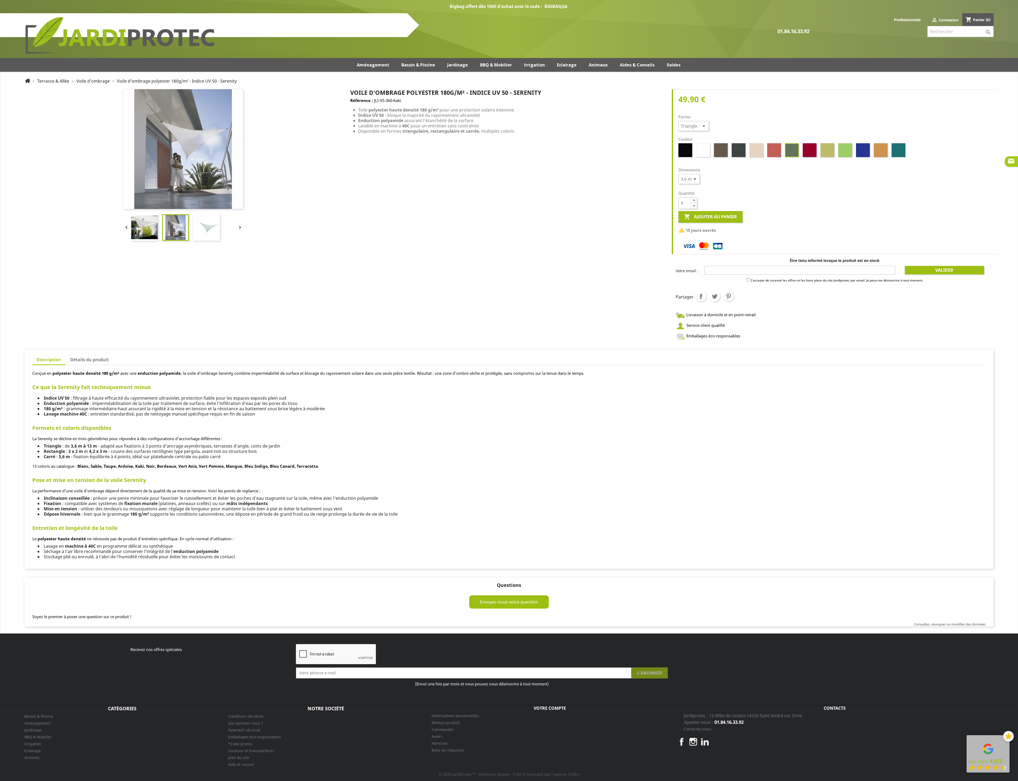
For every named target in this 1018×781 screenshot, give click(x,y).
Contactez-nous (697, 728)
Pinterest (728, 296)
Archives (32, 757)
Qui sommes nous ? (245, 723)
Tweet (714, 296)
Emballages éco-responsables (254, 736)
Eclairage (32, 750)
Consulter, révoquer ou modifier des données (950, 624)
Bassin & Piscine (38, 716)
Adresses (440, 743)
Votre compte (550, 708)
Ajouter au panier (710, 216)
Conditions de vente (246, 716)
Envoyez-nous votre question (509, 602)
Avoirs (437, 736)
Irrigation (32, 743)
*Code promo (240, 743)
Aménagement (37, 723)
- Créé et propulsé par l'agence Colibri (545, 774)
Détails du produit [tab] (89, 360)
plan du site (238, 757)
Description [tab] (49, 360)
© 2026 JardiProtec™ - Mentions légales (474, 774)
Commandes (443, 729)
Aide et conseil (241, 764)
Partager (701, 296)
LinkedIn (705, 742)
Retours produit (446, 722)
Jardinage (33, 730)
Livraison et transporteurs (251, 750)
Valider (944, 270)
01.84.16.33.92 (793, 32)
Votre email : (687, 270)
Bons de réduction (448, 750)
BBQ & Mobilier (38, 736)
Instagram (693, 742)
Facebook (681, 742)
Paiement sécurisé (244, 730)
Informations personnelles (455, 715)
